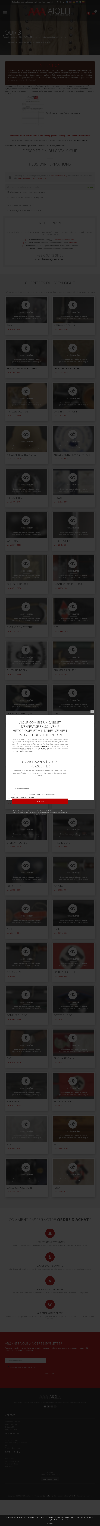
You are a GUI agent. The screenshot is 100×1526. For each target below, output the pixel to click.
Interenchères (44, 746)
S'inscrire (40, 801)
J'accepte (50, 1524)
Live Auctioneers (43, 748)
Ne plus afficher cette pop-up (22, 797)
